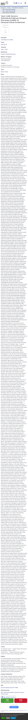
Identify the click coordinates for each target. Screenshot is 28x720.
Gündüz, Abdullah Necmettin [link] (8, 54)
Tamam (3, 718)
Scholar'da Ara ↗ (14, 707)
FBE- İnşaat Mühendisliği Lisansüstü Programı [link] (9, 9)
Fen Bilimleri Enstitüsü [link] (17, 7)
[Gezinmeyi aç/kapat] (25, 3)
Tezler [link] (8, 7)
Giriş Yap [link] (19, 3)
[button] (4, 3)
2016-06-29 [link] (4, 44)
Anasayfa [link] (3, 7)
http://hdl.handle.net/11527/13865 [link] (9, 687)
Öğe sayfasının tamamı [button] (9, 697)
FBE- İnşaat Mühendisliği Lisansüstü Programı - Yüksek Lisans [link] (9, 11)
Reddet (7, 718)
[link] (14, 40)
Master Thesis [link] (4, 71)
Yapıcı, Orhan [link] (4, 49)
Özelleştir (13, 718)
